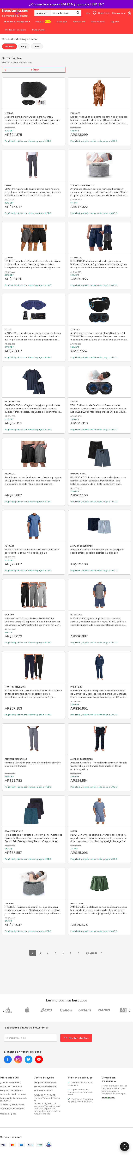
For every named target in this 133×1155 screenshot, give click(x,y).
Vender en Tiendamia (11, 1086)
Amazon (9, 46)
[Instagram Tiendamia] (18, 1059)
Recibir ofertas (79, 1038)
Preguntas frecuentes (45, 1082)
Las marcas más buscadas (66, 1000)
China (37, 46)
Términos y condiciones (12, 1104)
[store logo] (18, 13)
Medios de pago (8, 1114)
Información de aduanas (12, 1108)
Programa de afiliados (11, 1090)
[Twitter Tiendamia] (28, 1059)
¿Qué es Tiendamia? (10, 1082)
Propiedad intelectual (45, 1086)
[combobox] (66, 13)
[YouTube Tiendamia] (39, 1059)
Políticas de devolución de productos (13, 1099)
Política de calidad (43, 1090)
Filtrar (35, 69)
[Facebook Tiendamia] (8, 1059)
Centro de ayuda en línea (13, 1094)
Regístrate (104, 13)
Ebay (24, 46)
